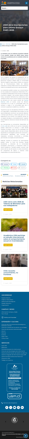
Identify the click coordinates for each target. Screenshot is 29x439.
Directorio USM (6, 358)
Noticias (8, 44)
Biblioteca (4, 347)
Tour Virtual (5, 314)
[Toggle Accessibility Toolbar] (26, 436)
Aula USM (4, 345)
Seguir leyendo (8, 209)
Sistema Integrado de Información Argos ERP (14, 354)
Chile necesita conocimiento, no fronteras (10, 272)
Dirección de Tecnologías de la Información (13, 351)
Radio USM (5, 336)
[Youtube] (14, 407)
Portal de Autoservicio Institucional (11, 349)
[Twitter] (10, 407)
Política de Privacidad (10, 317)
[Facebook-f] (6, 407)
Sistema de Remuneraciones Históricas (12, 356)
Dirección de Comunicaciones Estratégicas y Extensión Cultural (14, 325)
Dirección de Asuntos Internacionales (12, 329)
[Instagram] (18, 407)
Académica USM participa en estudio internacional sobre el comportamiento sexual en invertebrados (14, 238)
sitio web (4, 126)
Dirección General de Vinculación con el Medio (14, 327)
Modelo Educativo (6, 303)
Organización (5, 305)
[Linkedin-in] (22, 407)
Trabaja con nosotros (7, 360)
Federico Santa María (7, 299)
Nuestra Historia (6, 298)
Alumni (3, 331)
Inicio (3, 44)
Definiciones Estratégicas (8, 301)
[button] (26, 3)
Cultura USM (5, 338)
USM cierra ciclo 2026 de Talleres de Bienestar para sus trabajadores (14, 203)
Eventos (4, 334)
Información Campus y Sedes (9, 312)
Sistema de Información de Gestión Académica (14, 353)
